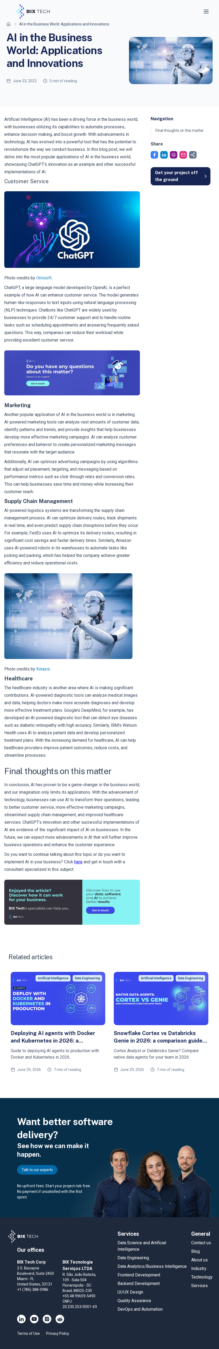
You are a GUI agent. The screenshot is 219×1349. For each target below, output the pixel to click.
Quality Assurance (134, 1300)
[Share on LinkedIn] (164, 155)
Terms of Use (28, 1333)
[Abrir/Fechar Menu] (207, 11)
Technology (202, 1277)
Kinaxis (43, 669)
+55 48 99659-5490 (78, 1296)
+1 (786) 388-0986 (32, 1289)
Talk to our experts (37, 1170)
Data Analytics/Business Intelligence (152, 1266)
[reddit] (60, 1319)
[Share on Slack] (173, 155)
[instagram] (47, 1319)
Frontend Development (139, 1274)
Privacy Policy (57, 1333)
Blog (195, 1251)
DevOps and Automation (140, 1309)
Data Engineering (133, 1257)
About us (199, 1259)
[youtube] (34, 1319)
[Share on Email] (183, 155)
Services (199, 1285)
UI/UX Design (130, 1292)
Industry (198, 1268)
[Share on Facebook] (154, 155)
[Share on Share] (193, 155)
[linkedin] (21, 1319)
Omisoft (44, 277)
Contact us (201, 1242)
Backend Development (139, 1283)
